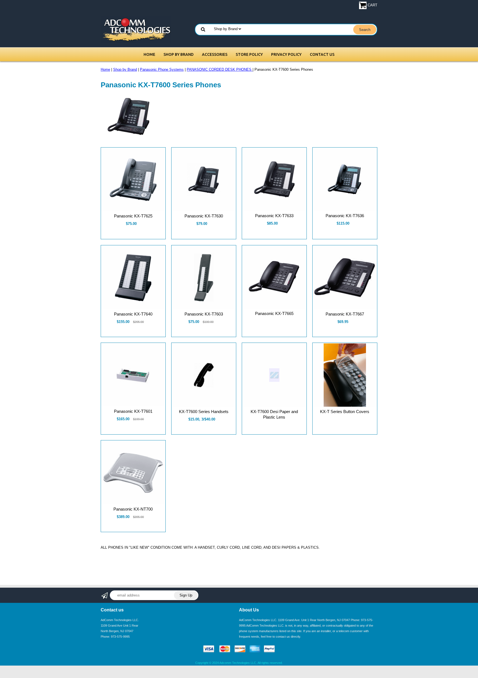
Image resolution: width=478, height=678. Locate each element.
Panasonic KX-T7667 (345, 314)
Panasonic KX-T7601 (133, 411)
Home (149, 54)
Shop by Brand (178, 54)
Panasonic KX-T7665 (274, 313)
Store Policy (249, 54)
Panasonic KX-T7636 (345, 215)
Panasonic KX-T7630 (204, 216)
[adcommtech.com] (136, 29)
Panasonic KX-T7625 (133, 216)
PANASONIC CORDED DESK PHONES (220, 69)
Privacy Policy (286, 54)
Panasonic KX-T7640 (133, 314)
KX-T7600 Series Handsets (203, 411)
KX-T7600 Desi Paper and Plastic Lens (274, 414)
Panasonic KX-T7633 (274, 215)
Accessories (214, 54)
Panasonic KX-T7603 (204, 314)
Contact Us (322, 54)
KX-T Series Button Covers (344, 411)
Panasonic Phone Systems (162, 69)
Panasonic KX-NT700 (133, 509)
